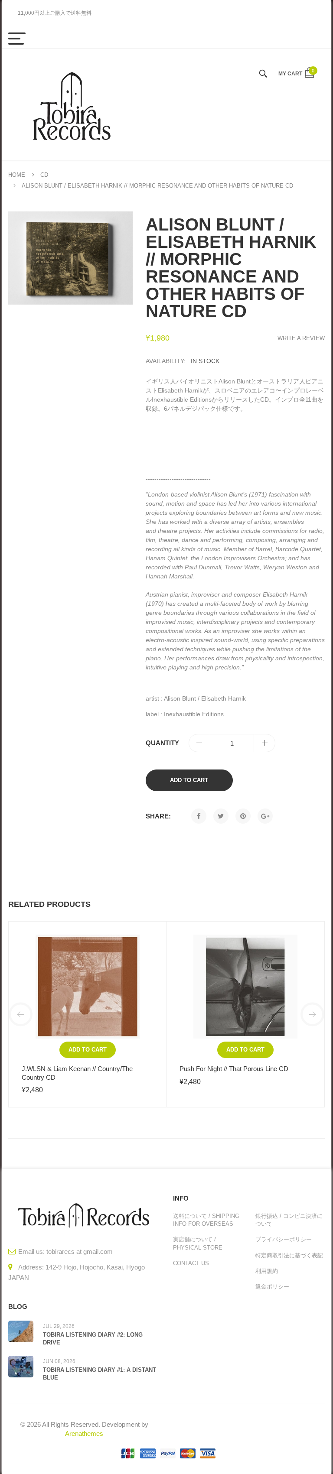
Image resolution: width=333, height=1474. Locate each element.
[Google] (265, 816)
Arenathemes (84, 1433)
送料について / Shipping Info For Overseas (206, 1220)
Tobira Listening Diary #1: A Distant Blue (99, 1374)
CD (44, 175)
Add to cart (189, 780)
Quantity (162, 743)
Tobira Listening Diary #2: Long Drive (93, 1338)
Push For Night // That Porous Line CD (234, 1068)
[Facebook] (198, 816)
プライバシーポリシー (283, 1239)
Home (16, 175)
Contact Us (191, 1263)
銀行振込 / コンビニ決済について (289, 1220)
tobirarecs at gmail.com (79, 1251)
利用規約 (266, 1271)
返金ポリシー (272, 1286)
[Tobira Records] (71, 104)
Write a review (301, 338)
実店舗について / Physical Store (197, 1243)
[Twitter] (221, 816)
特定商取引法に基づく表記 (289, 1255)
